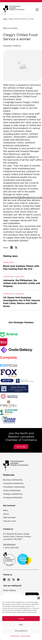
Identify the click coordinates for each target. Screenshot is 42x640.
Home (5, 19)
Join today (21, 446)
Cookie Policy (15, 636)
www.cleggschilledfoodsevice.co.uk (22, 197)
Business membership (12, 480)
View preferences (21, 631)
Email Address (9, 590)
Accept (21, 619)
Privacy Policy (25, 636)
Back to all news (10, 28)
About (6, 514)
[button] (39, 598)
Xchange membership (12, 497)
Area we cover (9, 521)
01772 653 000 (12, 547)
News (5, 510)
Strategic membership (13, 494)
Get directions (9, 544)
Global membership (11, 490)
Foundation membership (14, 487)
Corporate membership (13, 483)
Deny (21, 625)
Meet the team (9, 517)
